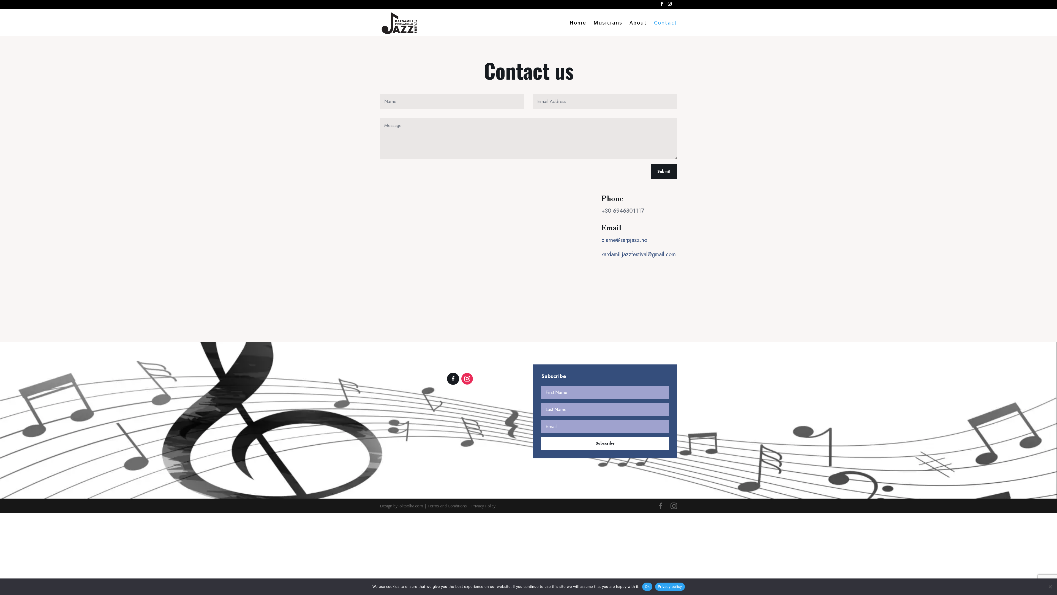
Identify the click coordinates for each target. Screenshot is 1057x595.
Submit (664, 171)
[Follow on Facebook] (453, 379)
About (638, 23)
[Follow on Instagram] (467, 379)
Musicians (607, 23)
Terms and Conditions (447, 506)
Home (578, 23)
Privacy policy (670, 586)
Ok (647, 586)
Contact (665, 23)
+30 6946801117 (622, 211)
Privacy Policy (483, 506)
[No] (1050, 586)
